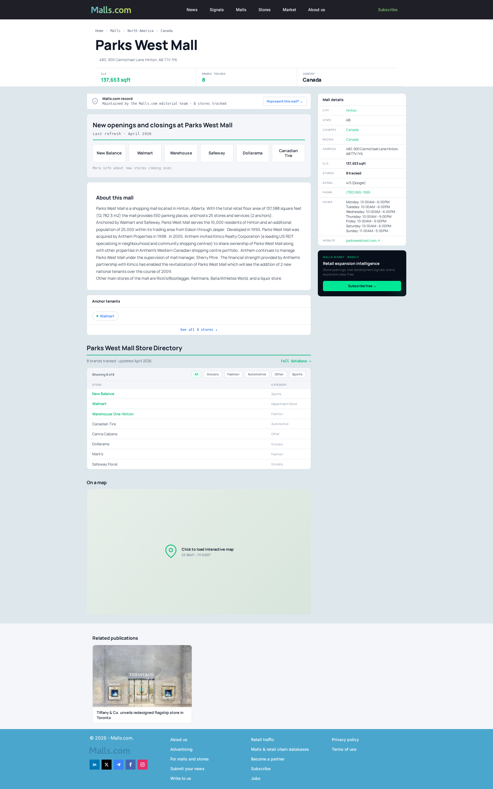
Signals (217, 9)
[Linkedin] (95, 765)
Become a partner (267, 758)
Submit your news (187, 768)
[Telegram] (119, 765)
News (192, 9)
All (196, 374)
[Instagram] (143, 765)
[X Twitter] (107, 765)
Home (99, 31)
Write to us (180, 778)
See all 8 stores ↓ (198, 330)
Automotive (257, 374)
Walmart (107, 316)
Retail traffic (262, 739)
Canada (167, 31)
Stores (264, 9)
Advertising (181, 749)
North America (140, 31)
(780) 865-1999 (358, 192)
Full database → (296, 361)
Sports (297, 374)
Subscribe (387, 9)
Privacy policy (345, 739)
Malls (241, 9)
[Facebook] (131, 765)
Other (279, 374)
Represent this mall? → (285, 101)
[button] (199, 552)
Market (289, 9)
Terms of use (344, 749)
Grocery (213, 374)
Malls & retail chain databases (280, 749)
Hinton (351, 110)
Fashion (233, 374)
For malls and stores (189, 758)
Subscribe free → (362, 285)
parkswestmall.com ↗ (363, 240)
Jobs (255, 778)
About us (316, 9)
